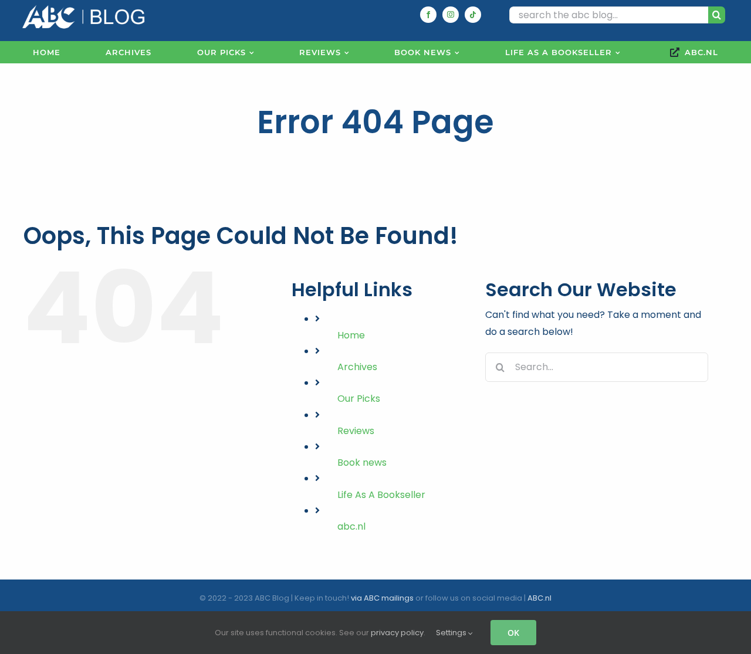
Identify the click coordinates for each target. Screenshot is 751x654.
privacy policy (397, 632)
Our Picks (358, 398)
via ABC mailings (382, 598)
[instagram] (450, 14)
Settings (452, 632)
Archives (357, 367)
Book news (362, 462)
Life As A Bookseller (381, 494)
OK (513, 632)
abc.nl (351, 526)
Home (351, 335)
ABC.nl (539, 598)
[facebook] (428, 14)
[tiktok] (473, 14)
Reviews (355, 431)
